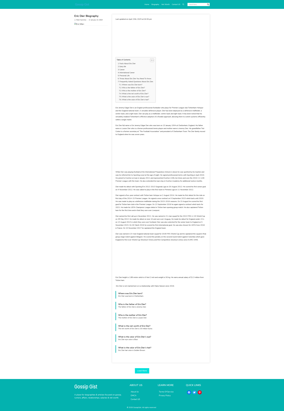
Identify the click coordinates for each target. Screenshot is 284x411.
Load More (142, 371)
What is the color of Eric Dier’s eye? (135, 97)
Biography (155, 4)
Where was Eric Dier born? (132, 85)
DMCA (133, 395)
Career (122, 70)
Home (146, 4)
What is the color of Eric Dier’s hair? (135, 100)
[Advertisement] (160, 38)
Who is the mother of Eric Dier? (134, 91)
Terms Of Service (166, 392)
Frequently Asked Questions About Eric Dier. (136, 81)
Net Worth (165, 4)
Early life (122, 66)
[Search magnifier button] (208, 4)
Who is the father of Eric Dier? (133, 88)
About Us (135, 392)
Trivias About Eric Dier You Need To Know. (135, 79)
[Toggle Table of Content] (150, 60)
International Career (127, 73)
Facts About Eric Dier (127, 63)
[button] (183, 4)
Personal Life (124, 76)
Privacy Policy (165, 395)
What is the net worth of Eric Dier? (135, 94)
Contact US (176, 4)
